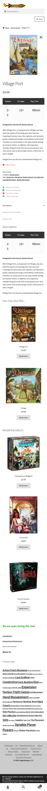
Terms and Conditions (19, 748)
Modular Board (30, 701)
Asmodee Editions (38, 674)
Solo (5, 720)
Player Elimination (26, 706)
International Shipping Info (12, 641)
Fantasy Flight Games (16, 692)
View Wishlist (7, 636)
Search (23, 787)
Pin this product (12, 193)
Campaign (11, 678)
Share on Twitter (12, 187)
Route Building (20, 712)
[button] (41, 37)
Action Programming (34, 670)
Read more (23, 356)
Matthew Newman (8, 702)
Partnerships (15, 706)
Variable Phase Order (9, 725)
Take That (26, 720)
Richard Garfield (26, 709)
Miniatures (18, 701)
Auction (5, 678)
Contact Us (25, 751)
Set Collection (39, 177)
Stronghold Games (9, 180)
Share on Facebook (13, 190)
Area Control (8, 673)
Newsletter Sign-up (27, 745)
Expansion (10, 177)
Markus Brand (28, 177)
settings (21, 783)
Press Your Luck (14, 708)
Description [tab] (7, 205)
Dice (36, 682)
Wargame (16, 730)
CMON (32, 678)
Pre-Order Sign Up (22, 754)
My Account (9, 745)
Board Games (15, 28)
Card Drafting (22, 677)
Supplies (19, 720)
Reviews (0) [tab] (7, 219)
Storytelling (12, 720)
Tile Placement (37, 720)
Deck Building (25, 682)
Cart (16, 745)
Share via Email (12, 196)
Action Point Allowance (15, 670)
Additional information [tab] (12, 212)
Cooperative (10, 682)
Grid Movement (36, 692)
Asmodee (29, 674)
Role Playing (9, 711)
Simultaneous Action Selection (29, 715)
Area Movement (19, 674)
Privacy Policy (35, 748)
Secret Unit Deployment (35, 712)
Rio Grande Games (37, 708)
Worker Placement (23, 180)
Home (7, 28)
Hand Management (16, 697)
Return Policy (13, 751)
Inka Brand (18, 177)
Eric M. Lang (17, 687)
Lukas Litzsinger (34, 698)
